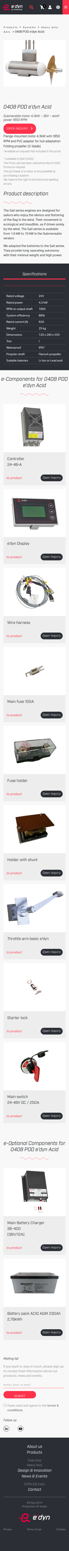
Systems (29, 27)
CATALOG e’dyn (34, 1484)
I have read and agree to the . (32, 1408)
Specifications (34, 274)
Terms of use (34, 1529)
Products (10, 27)
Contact (34, 1489)
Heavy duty (34, 1465)
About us (34, 1446)
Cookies (61, 1529)
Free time (34, 1461)
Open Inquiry (52, 478)
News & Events (34, 1476)
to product (14, 478)
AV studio (41, 1506)
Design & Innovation (35, 1470)
